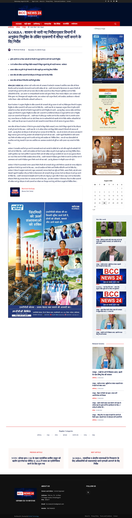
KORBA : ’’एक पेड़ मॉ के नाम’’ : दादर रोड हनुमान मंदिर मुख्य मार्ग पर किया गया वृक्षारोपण (107, 287)
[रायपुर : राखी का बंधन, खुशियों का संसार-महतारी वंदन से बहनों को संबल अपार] (111, 253)
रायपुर (24, 27)
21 (113, 199)
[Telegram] (76, 50)
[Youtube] (116, 1)
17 (95, 199)
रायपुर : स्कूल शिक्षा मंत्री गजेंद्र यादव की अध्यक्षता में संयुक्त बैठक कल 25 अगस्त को (109, 310)
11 (99, 196)
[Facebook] (106, 1)
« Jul (93, 209)
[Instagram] (108, 1)
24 (95, 203)
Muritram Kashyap (19, 49)
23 (122, 199)
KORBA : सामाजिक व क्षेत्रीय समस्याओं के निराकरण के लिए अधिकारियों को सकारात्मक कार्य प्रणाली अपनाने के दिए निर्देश (96, 461)
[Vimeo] (114, 1)
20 (109, 199)
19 (104, 199)
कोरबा (18, 27)
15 (117, 196)
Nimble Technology (33, 516)
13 (109, 196)
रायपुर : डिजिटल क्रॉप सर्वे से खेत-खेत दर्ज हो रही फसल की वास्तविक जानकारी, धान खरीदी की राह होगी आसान (109, 241)
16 (122, 196)
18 (99, 199)
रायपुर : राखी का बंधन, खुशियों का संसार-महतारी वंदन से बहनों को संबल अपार (108, 265)
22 (117, 199)
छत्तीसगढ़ (11, 27)
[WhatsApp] (80, 50)
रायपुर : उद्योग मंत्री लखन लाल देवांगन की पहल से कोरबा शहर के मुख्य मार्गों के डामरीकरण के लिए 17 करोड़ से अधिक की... (106, 405)
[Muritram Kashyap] (9, 50)
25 (99, 203)
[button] (115, 23)
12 (104, 196)
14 (113, 196)
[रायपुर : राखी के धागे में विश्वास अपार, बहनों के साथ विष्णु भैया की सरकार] (111, 321)
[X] (111, 1)
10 (95, 196)
